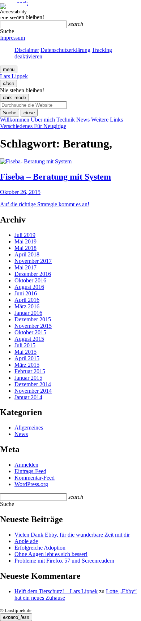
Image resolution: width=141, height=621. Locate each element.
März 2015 (26, 365)
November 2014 (33, 391)
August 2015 (29, 339)
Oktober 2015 (30, 332)
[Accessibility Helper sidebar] (8, 8)
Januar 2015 (28, 378)
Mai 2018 (25, 248)
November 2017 (33, 261)
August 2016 (29, 287)
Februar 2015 (29, 371)
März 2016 (26, 306)
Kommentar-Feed (34, 478)
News (21, 434)
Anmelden (26, 465)
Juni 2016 (25, 293)
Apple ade (26, 541)
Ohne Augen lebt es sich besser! (50, 554)
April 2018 (26, 254)
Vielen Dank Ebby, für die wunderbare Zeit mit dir (72, 535)
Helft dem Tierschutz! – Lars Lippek (56, 591)
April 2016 (26, 300)
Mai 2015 (25, 352)
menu (8, 69)
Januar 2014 (28, 397)
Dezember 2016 (32, 274)
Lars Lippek (14, 76)
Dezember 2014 (32, 384)
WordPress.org (31, 484)
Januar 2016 (28, 313)
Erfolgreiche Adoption (39, 548)
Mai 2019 (25, 241)
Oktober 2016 (30, 280)
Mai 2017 (25, 267)
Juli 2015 (24, 345)
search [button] (75, 24)
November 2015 (33, 326)
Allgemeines (28, 427)
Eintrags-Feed (30, 471)
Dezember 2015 (32, 319)
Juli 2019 (24, 235)
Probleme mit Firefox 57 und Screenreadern (64, 561)
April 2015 (26, 358)
